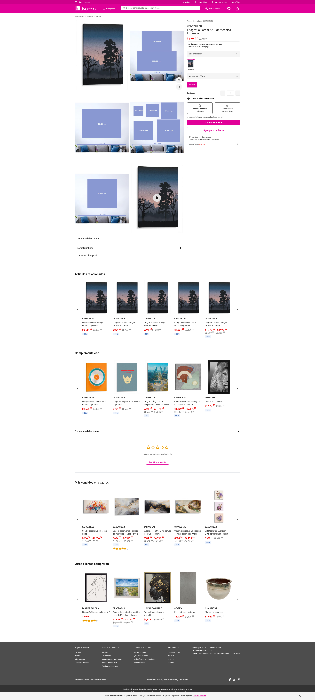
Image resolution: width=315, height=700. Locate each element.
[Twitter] (234, 679)
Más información (199, 696)
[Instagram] (239, 679)
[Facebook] (230, 679)
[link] (96, 308)
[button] (78, 309)
